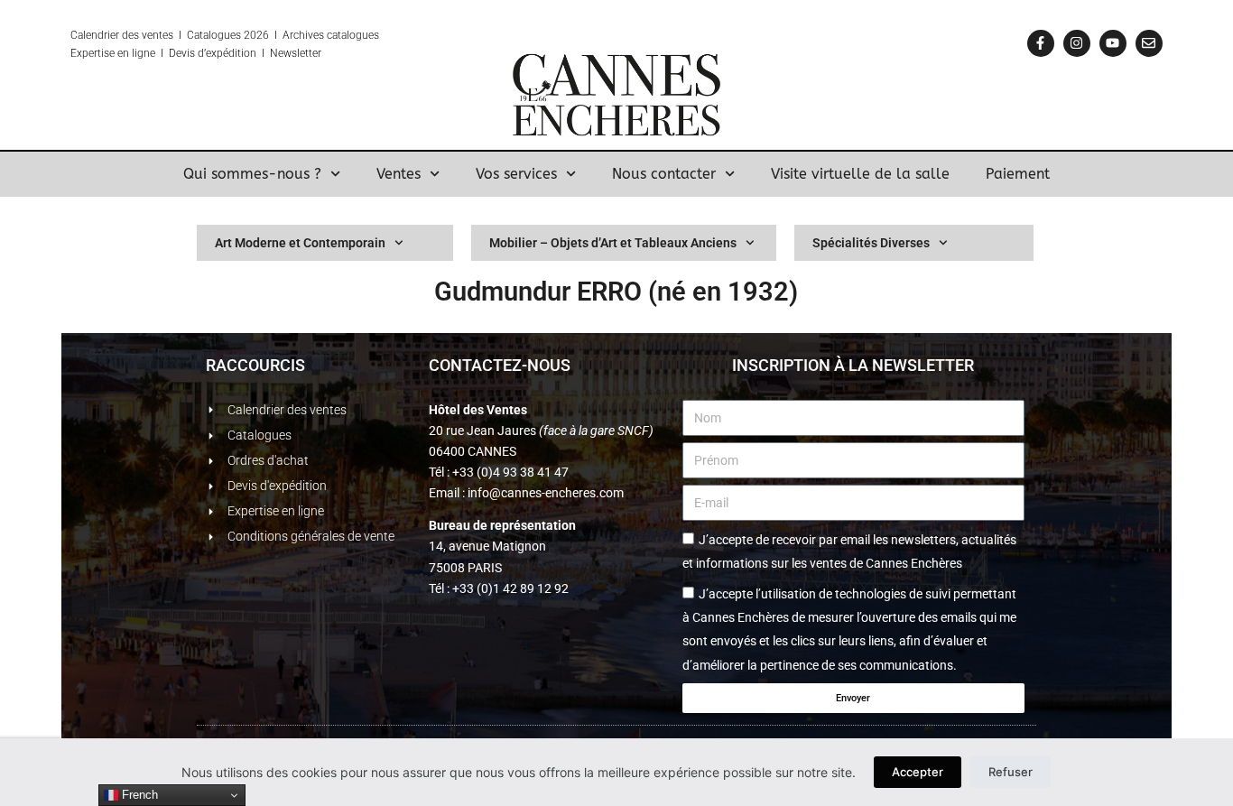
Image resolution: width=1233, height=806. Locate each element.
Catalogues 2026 (228, 35)
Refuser (1010, 771)
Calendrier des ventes (121, 35)
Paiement (1018, 173)
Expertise (92, 53)
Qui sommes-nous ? (252, 173)
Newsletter (295, 53)
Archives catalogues (331, 35)
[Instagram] (1076, 43)
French (138, 794)
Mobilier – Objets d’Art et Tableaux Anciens (613, 243)
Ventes (398, 173)
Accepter (917, 771)
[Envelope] (1149, 43)
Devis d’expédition (212, 53)
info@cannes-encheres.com (546, 493)
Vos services (516, 173)
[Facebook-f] (1040, 43)
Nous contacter (664, 173)
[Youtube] (1112, 43)
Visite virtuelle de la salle (860, 173)
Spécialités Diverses (871, 243)
